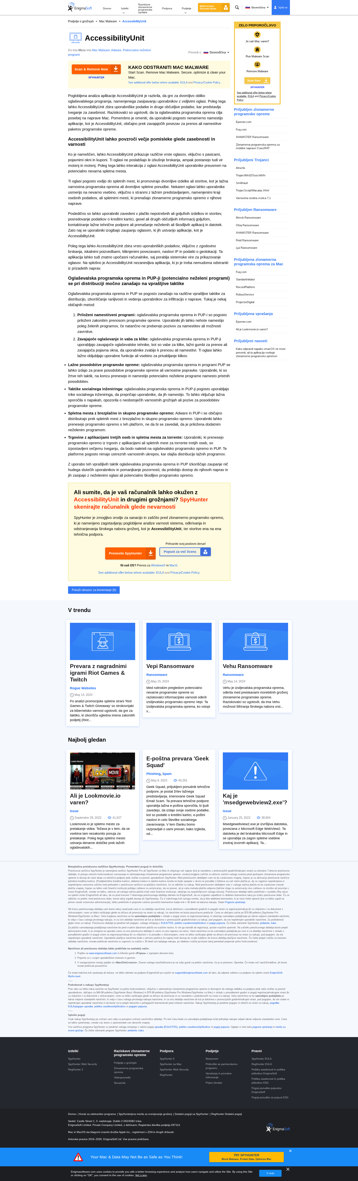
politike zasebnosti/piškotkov (110, 1006)
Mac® (173, 565)
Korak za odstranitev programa (98, 1113)
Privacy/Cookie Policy (206, 82)
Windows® (158, 565)
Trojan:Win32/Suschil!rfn (250, 175)
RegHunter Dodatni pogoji (226, 1113)
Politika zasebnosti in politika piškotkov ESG (268, 1080)
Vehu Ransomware (248, 666)
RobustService (245, 294)
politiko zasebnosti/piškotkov (190, 923)
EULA (183, 82)
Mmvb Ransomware (248, 217)
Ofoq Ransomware (247, 225)
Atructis (240, 167)
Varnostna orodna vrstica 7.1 (253, 198)
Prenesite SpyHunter (125, 553)
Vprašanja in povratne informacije (219, 1075)
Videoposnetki (122, 1077)
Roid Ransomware (247, 240)
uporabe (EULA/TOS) (166, 1027)
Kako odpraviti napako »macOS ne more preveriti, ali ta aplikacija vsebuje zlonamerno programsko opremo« (260, 352)
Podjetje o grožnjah (81, 21)
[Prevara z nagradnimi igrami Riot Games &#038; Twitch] (102, 641)
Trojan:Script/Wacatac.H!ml (252, 190)
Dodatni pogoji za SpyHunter (192, 1113)
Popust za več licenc (180, 552)
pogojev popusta (138, 1006)
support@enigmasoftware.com (191, 973)
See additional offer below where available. (154, 82)
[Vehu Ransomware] (255, 641)
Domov (107, 8)
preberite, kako (268, 923)
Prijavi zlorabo (214, 1082)
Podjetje (186, 8)
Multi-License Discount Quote (208, 7)
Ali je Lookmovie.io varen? (252, 329)
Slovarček (119, 1082)
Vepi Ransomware (170, 666)
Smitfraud (242, 183)
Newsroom (212, 1058)
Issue (74, 811)
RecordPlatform (245, 287)
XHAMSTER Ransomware (252, 137)
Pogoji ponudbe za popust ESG (270, 1097)
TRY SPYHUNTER (246, 1157)
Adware (116, 50)
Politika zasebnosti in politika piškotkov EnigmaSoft (268, 1071)
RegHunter (166, 1074)
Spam (167, 774)
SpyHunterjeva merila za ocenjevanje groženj (146, 1113)
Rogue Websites (83, 688)
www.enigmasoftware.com (103, 953)
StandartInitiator (245, 279)
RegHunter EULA (262, 1064)
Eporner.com (244, 121)
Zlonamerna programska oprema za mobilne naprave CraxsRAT (258, 146)
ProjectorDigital (245, 302)
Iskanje (237, 7)
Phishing (153, 774)
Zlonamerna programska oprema (128, 1070)
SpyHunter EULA (261, 1058)
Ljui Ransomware (246, 247)
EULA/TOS (167, 923)
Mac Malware (108, 21)
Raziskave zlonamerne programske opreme (145, 8)
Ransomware (156, 675)
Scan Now (253, 80)
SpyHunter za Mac (171, 1064)
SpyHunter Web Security (82, 1064)
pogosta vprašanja (262, 1027)
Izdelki (124, 8)
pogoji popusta (217, 923)
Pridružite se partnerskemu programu (222, 1066)
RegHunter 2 (75, 1069)
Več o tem (141, 1175)
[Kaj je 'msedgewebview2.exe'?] (255, 771)
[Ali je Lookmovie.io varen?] (102, 771)
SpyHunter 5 (167, 1058)
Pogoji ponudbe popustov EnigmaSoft (267, 1090)
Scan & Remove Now (91, 69)
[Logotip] (80, 7)
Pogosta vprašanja (235, 902)
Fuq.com (241, 129)
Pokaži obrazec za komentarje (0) (94, 590)
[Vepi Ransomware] (179, 641)
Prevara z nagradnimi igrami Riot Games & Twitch (98, 673)
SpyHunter (74, 1058)
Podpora (167, 8)
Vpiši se (283, 7)
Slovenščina (258, 7)
